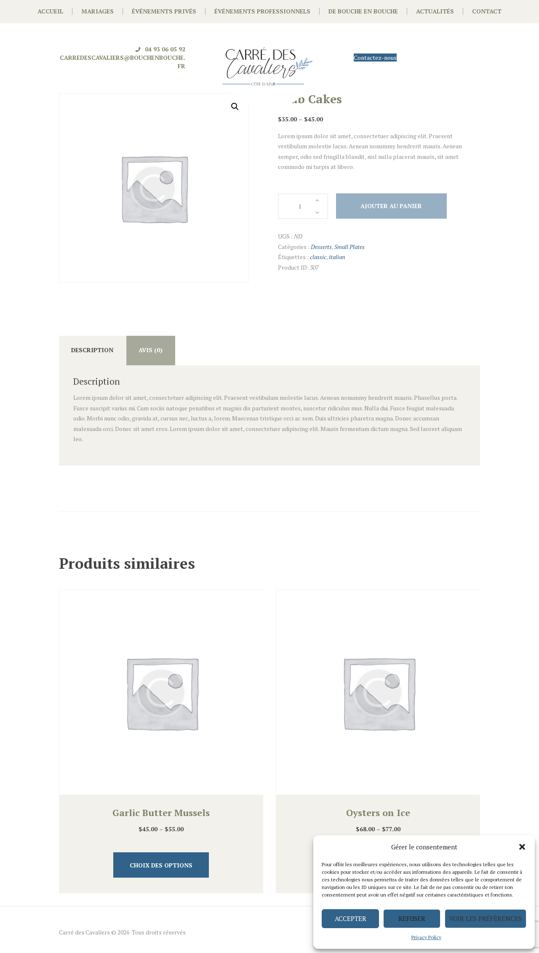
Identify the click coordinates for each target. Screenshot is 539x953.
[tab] (92, 350)
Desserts (321, 247)
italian (337, 257)
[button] (522, 847)
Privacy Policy (426, 937)
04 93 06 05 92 (165, 49)
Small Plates (349, 247)
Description (92, 350)
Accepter (350, 918)
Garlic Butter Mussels (161, 812)
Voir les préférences (485, 918)
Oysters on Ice (378, 812)
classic (318, 257)
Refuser (411, 918)
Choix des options (161, 865)
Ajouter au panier (391, 206)
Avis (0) (151, 350)
